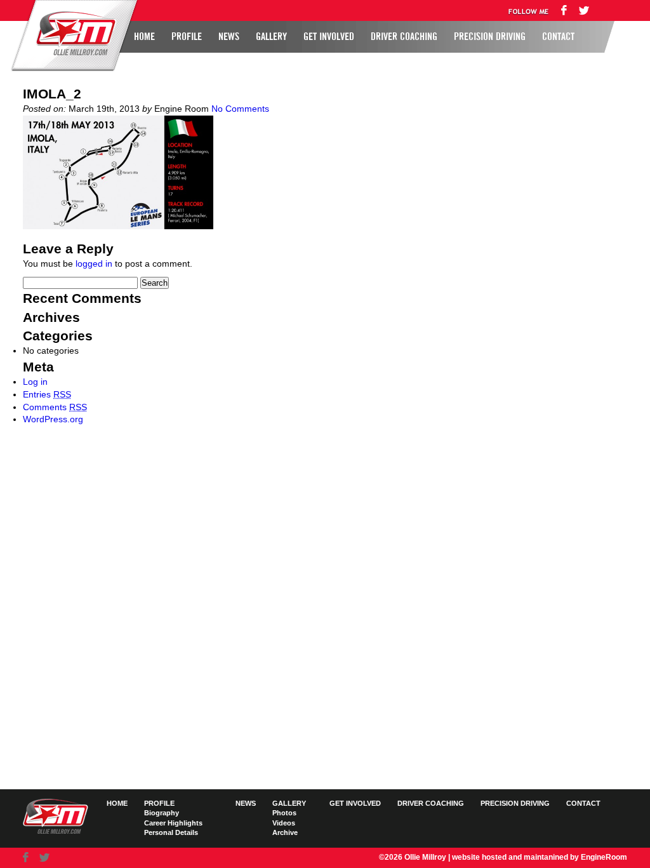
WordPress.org (53, 419)
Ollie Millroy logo (72, 34)
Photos (284, 813)
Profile (186, 37)
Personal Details (171, 832)
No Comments (240, 108)
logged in (94, 263)
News (228, 37)
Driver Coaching (404, 37)
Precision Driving (490, 37)
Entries (47, 394)
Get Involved (328, 37)
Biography (161, 813)
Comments (55, 407)
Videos (283, 823)
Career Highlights (173, 823)
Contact (558, 37)
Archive (285, 832)
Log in (35, 382)
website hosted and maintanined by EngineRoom (539, 857)
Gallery (271, 37)
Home (144, 37)
